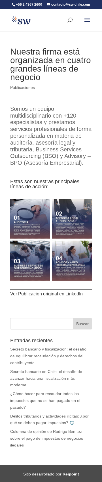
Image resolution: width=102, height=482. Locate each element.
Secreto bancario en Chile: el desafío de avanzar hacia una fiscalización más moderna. (46, 378)
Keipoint (71, 474)
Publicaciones (22, 87)
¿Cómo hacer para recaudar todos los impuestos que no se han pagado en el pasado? (45, 400)
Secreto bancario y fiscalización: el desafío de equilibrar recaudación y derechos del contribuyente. (48, 356)
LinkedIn (74, 293)
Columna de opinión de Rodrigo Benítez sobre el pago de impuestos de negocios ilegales (46, 438)
